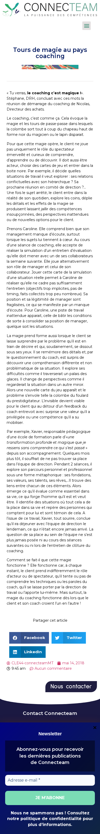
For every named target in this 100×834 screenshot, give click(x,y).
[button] (86, 25)
